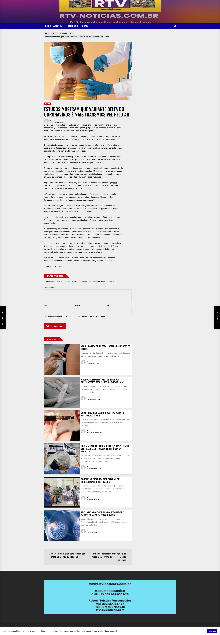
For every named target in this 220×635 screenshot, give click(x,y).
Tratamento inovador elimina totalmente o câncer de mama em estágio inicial (102, 514)
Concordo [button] (212, 631)
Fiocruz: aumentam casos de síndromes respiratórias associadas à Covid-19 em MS (102, 381)
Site (107, 305)
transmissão (73, 217)
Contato (84, 26)
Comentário (49, 287)
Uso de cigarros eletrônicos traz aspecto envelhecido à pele (102, 414)
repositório (80, 139)
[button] (204, 631)
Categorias (58, 26)
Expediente (73, 26)
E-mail (78, 305)
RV (51, 120)
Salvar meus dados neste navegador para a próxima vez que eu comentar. (77, 317)
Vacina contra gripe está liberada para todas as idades (105, 348)
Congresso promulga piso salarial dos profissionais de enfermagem (101, 480)
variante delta (115, 148)
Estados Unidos (76, 125)
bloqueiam (70, 197)
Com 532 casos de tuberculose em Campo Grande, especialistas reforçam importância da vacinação (105, 448)
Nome (47, 305)
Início (48, 26)
